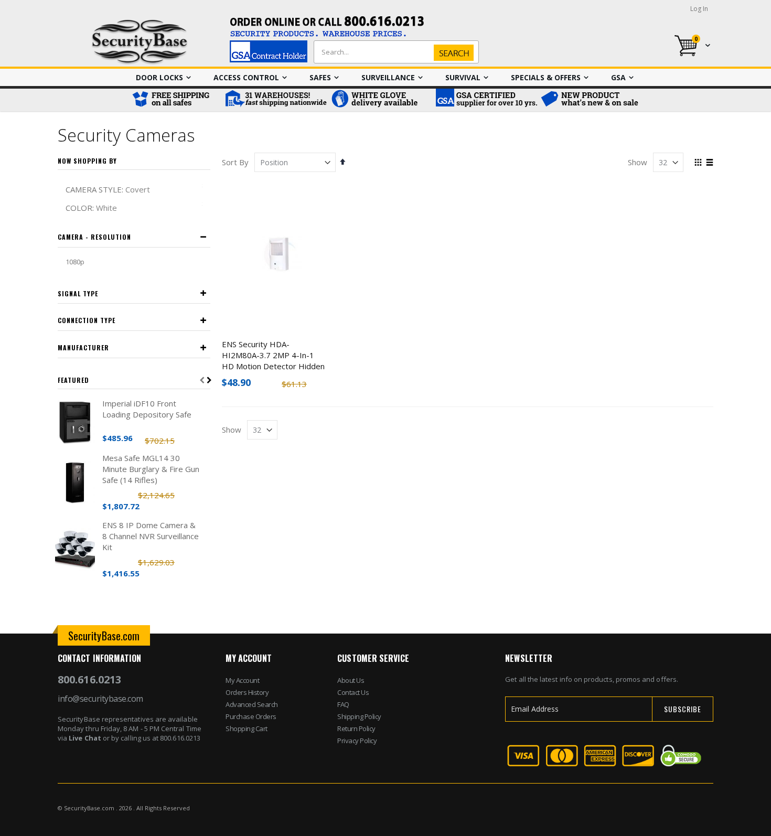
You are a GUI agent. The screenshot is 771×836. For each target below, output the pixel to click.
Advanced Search (252, 704)
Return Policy (356, 728)
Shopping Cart (246, 728)
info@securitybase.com (100, 698)
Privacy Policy (357, 740)
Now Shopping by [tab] (87, 160)
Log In (699, 8)
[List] (709, 163)
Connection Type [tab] (86, 320)
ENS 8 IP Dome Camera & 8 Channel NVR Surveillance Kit (150, 536)
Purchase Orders (251, 716)
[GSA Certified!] (485, 100)
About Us (350, 680)
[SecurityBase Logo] (139, 42)
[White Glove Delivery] (380, 100)
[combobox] (394, 52)
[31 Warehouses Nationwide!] (275, 100)
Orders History (247, 692)
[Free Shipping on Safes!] (175, 100)
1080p (75, 261)
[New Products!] (590, 100)
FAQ (343, 704)
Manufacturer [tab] (83, 347)
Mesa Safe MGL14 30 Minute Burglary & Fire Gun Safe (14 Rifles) (150, 469)
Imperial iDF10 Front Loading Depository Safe (146, 409)
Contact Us (353, 692)
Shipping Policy (359, 716)
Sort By (235, 162)
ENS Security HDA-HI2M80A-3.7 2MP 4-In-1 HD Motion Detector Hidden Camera (273, 360)
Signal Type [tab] (78, 293)
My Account (242, 680)
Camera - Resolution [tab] (94, 236)
